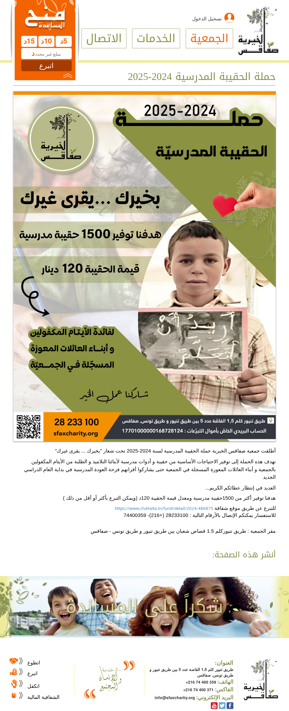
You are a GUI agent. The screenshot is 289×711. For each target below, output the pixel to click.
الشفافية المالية (43, 696)
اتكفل (33, 685)
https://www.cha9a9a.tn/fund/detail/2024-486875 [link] (164, 508)
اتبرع (32, 673)
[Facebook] (230, 705)
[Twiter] (222, 705)
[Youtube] (214, 705)
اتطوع (33, 662)
